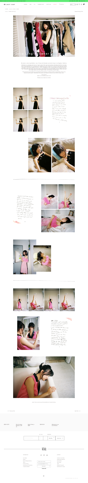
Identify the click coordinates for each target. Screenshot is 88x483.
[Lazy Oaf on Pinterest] (44, 455)
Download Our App (61, 466)
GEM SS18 (42, 424)
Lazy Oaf (74, 478)
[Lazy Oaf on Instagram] (47, 455)
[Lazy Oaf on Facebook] (41, 455)
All (34, 4)
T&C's (24, 462)
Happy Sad (48, 4)
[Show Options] (49, 466)
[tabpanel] (44, 463)
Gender (49, 434)
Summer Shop (41, 4)
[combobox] (43, 466)
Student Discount (60, 465)
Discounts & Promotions (27, 465)
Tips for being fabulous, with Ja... (19, 425)
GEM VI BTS (6, 424)
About (24, 459)
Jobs (58, 463)
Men (30, 4)
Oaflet (55, 4)
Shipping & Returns (61, 459)
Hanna (49, 77)
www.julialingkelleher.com (44, 75)
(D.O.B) (41, 434)
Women (25, 4)
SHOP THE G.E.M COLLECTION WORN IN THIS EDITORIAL (44, 402)
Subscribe (44, 468)
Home (6, 9)
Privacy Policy (26, 463)
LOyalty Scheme (26, 466)
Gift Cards (59, 462)
